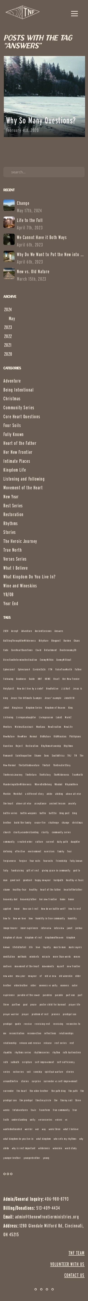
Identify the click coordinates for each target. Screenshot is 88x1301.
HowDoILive (52, 688)
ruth (5, 1062)
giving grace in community (56, 870)
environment (34, 851)
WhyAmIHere (71, 784)
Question (8, 745)
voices (58, 1119)
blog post (65, 813)
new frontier (73, 966)
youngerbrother (32, 1157)
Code (5, 650)
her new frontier (48, 899)
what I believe (71, 1129)
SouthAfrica (58, 755)
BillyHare (44, 640)
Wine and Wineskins (20, 585)
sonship (38, 1071)
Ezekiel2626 (39, 669)
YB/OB (8, 594)
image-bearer (10, 928)
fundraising (17, 870)
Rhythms (10, 523)
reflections (50, 1033)
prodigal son (69, 1014)
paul (25, 1004)
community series (61, 832)
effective (20, 851)
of (41, 975)
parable (59, 995)
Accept (15, 630)
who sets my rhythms (65, 1138)
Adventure (12, 380)
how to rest (75, 908)
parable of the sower (29, 995)
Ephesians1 (9, 669)
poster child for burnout (53, 1004)
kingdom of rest (33, 937)
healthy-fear (19, 889)
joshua (78, 928)
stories (25, 1081)
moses (77, 956)
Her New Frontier (18, 452)
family (61, 851)
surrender (8, 1090)
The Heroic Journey (20, 541)
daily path (62, 841)
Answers (59, 630)
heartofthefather (73, 889)
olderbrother (21, 985)
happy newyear (43, 880)
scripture (27, 1062)
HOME (48, 678)
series (6, 1071)
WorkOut (18, 793)
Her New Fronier (71, 678)
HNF (40, 678)
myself (60, 966)
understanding (19, 1119)
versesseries (45, 1119)
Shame (38, 755)
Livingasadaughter (26, 717)
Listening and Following (24, 478)
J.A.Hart (65, 688)
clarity (45, 832)
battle (43, 813)
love (38, 947)
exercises (49, 851)
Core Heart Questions (21, 416)
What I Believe (15, 568)
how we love (19, 918)
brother (7, 822)
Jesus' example (53, 697)
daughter (75, 841)
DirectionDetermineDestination (20, 659)
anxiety (72, 803)
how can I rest (31, 908)
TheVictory (45, 774)
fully (6, 870)
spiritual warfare (54, 1071)
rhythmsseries (42, 1052)
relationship (9, 1042)
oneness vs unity (48, 985)
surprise (36, 1081)
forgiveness (9, 860)
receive (28, 1023)
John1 (6, 707)
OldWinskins (60, 736)
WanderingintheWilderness (17, 784)
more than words (62, 956)
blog (74, 813)
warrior (29, 1129)
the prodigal (26, 1100)
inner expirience (29, 928)
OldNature (45, 736)
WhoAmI (59, 784)
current (50, 841)
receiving (58, 1023)
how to (6, 918)
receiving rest (42, 1023)
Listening (8, 717)
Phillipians (75, 736)
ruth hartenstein (72, 1052)
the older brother (39, 1090)
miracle (46, 956)
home (62, 899)
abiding (59, 793)
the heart (22, 1090)
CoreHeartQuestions (22, 650)
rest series (61, 1042)
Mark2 (68, 717)
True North (12, 550)
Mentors (7, 726)
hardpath (58, 880)
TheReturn (31, 774)
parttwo (16, 1004)
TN (75, 755)
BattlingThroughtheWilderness (19, 640)
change (65, 822)
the (56, 1100)
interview (59, 928)
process (56, 1014)
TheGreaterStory (62, 765)
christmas (77, 822)
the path (73, 1090)
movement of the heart (27, 966)
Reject (19, 745)
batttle (53, 813)
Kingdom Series (34, 707)
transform (44, 1109)
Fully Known (13, 434)
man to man (60, 947)
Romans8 (8, 755)
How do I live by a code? (30, 688)
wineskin (57, 1148)
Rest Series (13, 505)
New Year (11, 496)
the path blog (58, 1090)
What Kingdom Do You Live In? (29, 576)
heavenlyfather (28, 899)
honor (17, 908)
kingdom (71, 937)
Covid (39, 650)
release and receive (30, 1042)
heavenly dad (10, 899)
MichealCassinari (24, 726)
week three (54, 1129)
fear (69, 851)
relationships (66, 1033)
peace (33, 1004)
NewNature (9, 736)
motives (7, 966)
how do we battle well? (53, 908)
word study (71, 1148)
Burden (67, 640)
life (31, 947)
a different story (34, 793)
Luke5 (59, 717)
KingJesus (17, 707)
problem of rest (40, 1014)
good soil (15, 880)
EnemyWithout (63, 659)
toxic (34, 1109)
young (46, 1157)
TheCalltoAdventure (29, 765)
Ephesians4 (24, 669)
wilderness (44, 1148)
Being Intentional (18, 389)
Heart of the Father (20, 443)
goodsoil (27, 880)
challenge (54, 822)
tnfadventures (20, 1109)
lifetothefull (19, 947)
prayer (25, 1014)
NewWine (22, 736)
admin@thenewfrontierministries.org (47, 1216)
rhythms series (23, 1052)
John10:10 (69, 697)
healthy (33, 889)
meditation (9, 956)
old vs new (50, 975)
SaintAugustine (24, 755)
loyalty (47, 947)
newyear (32, 975)
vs (66, 1119)
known (6, 947)
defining (7, 851)
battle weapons (29, 813)
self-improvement (44, 1062)
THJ (69, 755)
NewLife (68, 726)
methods (22, 956)
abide (50, 793)
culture (39, 841)
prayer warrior (11, 1014)
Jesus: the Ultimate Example (26, 697)
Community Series (19, 407)
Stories (9, 532)
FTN (51, 669)
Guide (32, 678)
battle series (10, 813)
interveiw (46, 928)
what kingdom (43, 1138)
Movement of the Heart (23, 487)
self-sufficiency (66, 1062)
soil (29, 1071)
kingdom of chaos (12, 937)
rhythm (56, 1052)
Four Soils (12, 425)
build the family (23, 822)
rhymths (7, 1052)
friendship (61, 860)
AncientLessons (43, 630)
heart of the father (50, 889)
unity (33, 1119)
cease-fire (40, 822)
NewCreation (54, 726)
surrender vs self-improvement (61, 1081)
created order (25, 841)
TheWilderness (61, 774)
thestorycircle (43, 1100)
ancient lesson (57, 803)
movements (48, 966)
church (7, 832)
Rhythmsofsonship (51, 745)
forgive (23, 860)
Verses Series (15, 559)
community (9, 841)
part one (70, 995)
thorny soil (66, 1100)
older (33, 985)
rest (72, 1042)
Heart (56, 678)
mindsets (34, 956)
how (31, 918)
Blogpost (56, 640)
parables (47, 995)
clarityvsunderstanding (26, 832)
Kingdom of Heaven (55, 707)
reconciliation (17, 1033)
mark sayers (75, 947)
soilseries (18, 1071)
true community (61, 1109)
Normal (33, 736)
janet (70, 928)
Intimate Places (16, 461)
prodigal (7, 1023)
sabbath (15, 1062)
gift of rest (33, 870)
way (44, 1129)
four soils (35, 860)
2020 (5, 630)
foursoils (48, 860)
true (75, 1109)
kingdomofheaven (54, 937)
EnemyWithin (46, 659)
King (70, 707)
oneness (64, 985)
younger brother (12, 1157)
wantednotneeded (12, 1129)
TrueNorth (77, 774)
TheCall (46, 765)
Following (8, 678)
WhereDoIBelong (43, 784)
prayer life (75, 1004)
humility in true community (50, 918)
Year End (10, 603)
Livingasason (46, 717)
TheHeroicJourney (13, 774)
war (37, 1129)
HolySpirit (8, 688)
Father (78, 669)
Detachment (50, 650)
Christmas (12, 398)
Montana (40, 726)
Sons (46, 755)
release (48, 1042)
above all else (24, 803)
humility (72, 918)
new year (20, 975)
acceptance (41, 803)
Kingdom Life (14, 469)
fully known (76, 860)
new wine (8, 975)
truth (6, 1119)
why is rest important (23, 1148)
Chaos (77, 640)
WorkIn (7, 793)
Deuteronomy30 (68, 650)
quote (18, 1023)
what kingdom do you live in (18, 1138)
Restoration (13, 514)
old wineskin (65, 975)
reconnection (34, 1033)
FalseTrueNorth (64, 669)
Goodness (21, 678)
